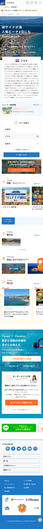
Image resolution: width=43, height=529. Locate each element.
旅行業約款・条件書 (30, 484)
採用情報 (7, 491)
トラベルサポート (9, 484)
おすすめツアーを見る (8, 220)
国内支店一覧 (13, 366)
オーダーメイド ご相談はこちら (21, 402)
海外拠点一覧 (27, 366)
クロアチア (11, 14)
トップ (3, 14)
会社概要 (26, 487)
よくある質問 (28, 480)
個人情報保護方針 (9, 487)
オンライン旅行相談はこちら (20, 410)
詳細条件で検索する (22, 149)
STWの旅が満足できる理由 (21, 359)
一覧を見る (35, 105)
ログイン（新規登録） (11, 7)
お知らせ (7, 480)
